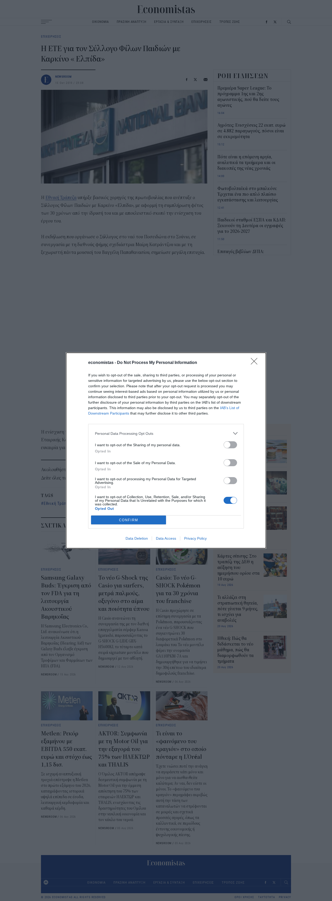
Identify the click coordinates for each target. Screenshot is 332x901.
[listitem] (166, 433)
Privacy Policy (195, 538)
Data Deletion (137, 538)
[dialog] (166, 450)
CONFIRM (128, 520)
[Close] (256, 363)
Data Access (166, 538)
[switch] (230, 444)
